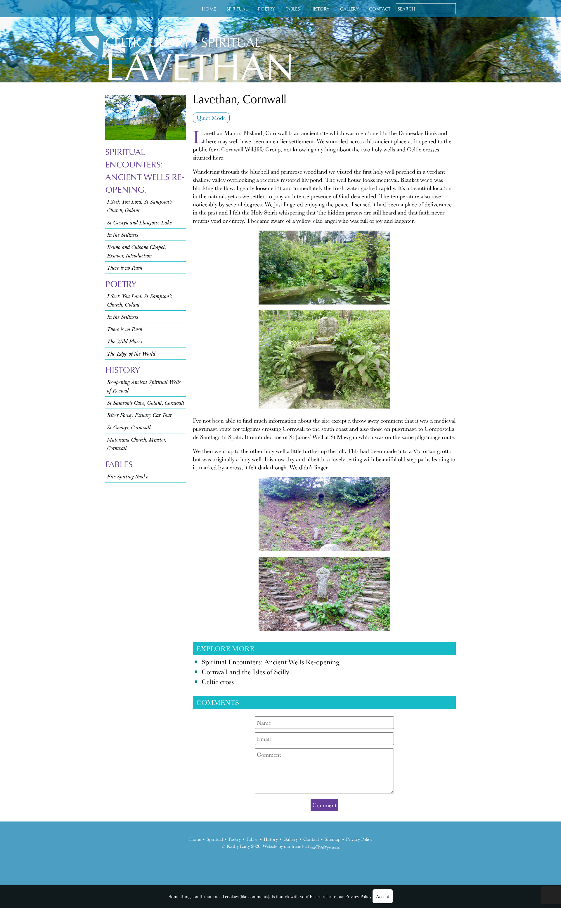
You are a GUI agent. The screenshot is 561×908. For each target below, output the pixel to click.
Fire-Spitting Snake (127, 476)
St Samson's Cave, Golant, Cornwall (145, 402)
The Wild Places (124, 341)
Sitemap (332, 839)
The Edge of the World (131, 353)
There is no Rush (124, 267)
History (319, 8)
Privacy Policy (359, 839)
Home (209, 8)
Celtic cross (218, 681)
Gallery (349, 8)
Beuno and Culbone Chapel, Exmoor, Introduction (136, 251)
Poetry (266, 8)
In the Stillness (122, 234)
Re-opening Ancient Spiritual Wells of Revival (144, 386)
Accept (382, 896)
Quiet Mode (211, 117)
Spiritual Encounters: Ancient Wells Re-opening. (144, 170)
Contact (379, 8)
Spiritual (236, 8)
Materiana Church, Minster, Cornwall (136, 443)
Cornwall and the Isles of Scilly (245, 672)
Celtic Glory (148, 41)
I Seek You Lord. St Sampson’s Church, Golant (139, 205)
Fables (292, 8)
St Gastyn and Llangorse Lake (139, 222)
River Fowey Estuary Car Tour (139, 415)
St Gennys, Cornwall (128, 427)
